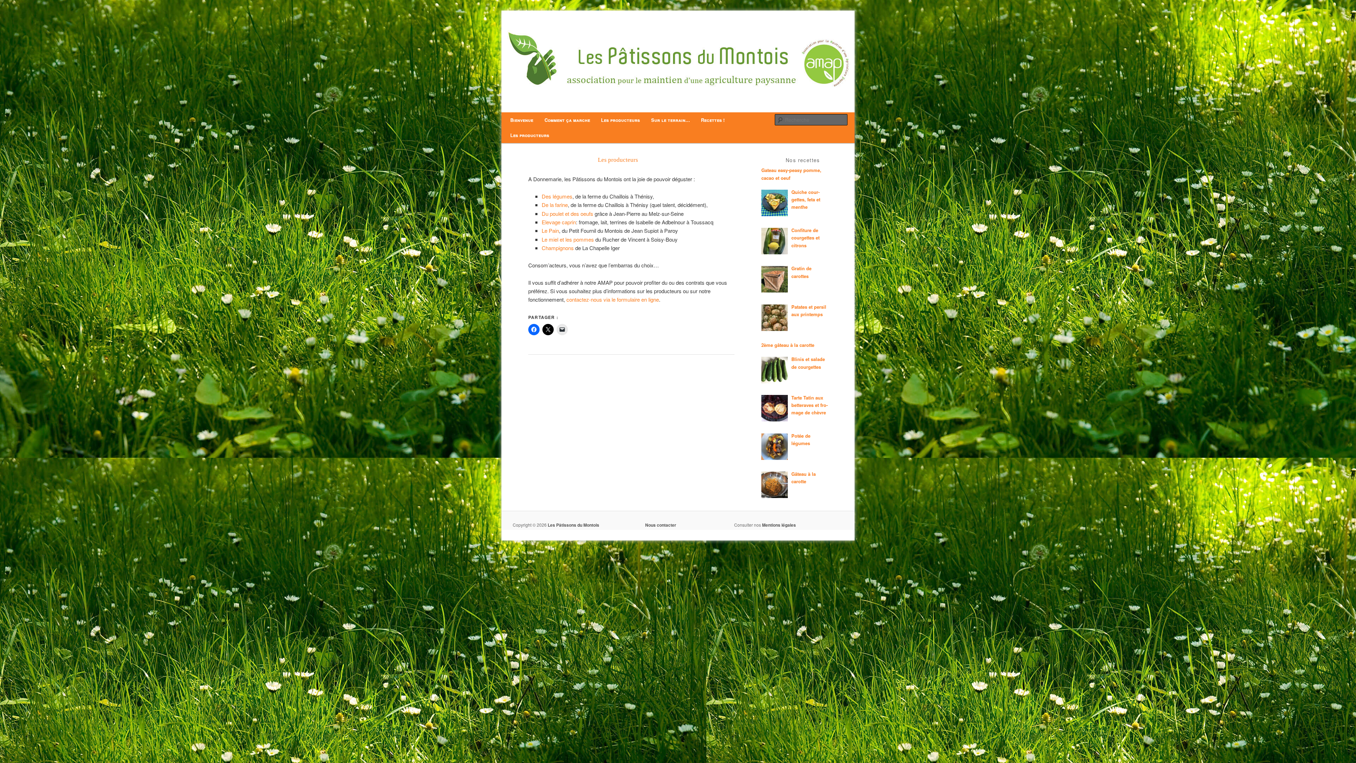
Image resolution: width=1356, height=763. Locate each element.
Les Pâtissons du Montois (573, 525)
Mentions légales (779, 525)
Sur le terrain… (670, 120)
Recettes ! (713, 120)
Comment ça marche (567, 120)
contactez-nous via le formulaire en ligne (612, 299)
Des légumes (557, 196)
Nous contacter (660, 525)
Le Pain (550, 230)
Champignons (558, 248)
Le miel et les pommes (568, 239)
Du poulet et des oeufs (567, 213)
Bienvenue (521, 120)
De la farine (555, 204)
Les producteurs (620, 120)
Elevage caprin (559, 222)
